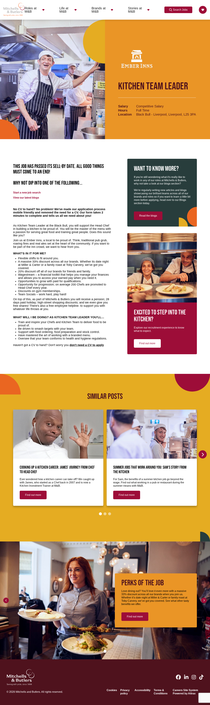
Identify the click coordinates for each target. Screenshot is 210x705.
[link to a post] (58, 434)
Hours (122, 110)
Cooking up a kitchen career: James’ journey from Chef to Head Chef (57, 469)
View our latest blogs (26, 197)
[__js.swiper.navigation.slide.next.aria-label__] (203, 454)
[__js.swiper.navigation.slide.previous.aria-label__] (6, 600)
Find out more (147, 343)
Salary (123, 106)
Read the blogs (148, 215)
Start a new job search (27, 192)
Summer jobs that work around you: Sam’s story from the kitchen (149, 469)
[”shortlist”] (203, 10)
